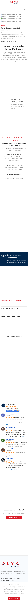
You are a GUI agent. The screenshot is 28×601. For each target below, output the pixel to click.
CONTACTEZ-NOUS (14, 517)
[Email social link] (10, 42)
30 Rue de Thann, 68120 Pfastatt (11, 578)
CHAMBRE (9, 7)
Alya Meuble (10, 404)
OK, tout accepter (14, 598)
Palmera (3, 25)
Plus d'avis (14, 469)
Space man (9, 458)
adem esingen (10, 414)
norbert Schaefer (11, 449)
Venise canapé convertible (14, 336)
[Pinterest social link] (12, 42)
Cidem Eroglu (10, 439)
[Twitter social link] (8, 42)
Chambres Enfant (18, 7)
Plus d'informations (13, 596)
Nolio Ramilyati (10, 427)
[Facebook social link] (6, 42)
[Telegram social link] (16, 42)
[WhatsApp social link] (14, 42)
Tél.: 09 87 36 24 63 (8, 580)
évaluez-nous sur (12, 410)
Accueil (3, 7)
